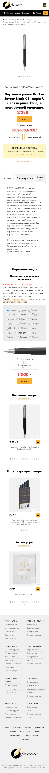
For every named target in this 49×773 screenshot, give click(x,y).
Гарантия (39, 727)
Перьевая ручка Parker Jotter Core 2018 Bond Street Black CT (24, 448)
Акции (28, 727)
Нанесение (15, 735)
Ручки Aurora (11, 621)
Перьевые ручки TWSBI (33, 709)
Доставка (25, 731)
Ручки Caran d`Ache (11, 680)
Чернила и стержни (12, 638)
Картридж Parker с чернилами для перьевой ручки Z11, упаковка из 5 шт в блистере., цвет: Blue (24, 522)
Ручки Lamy (32, 678)
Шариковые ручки (12, 628)
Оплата (12, 731)
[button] (19, 76)
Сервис (37, 731)
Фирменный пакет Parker (24, 594)
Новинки (17, 727)
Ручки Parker (11, 646)
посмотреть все (24, 398)
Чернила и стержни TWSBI (34, 715)
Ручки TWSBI (32, 703)
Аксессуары (9, 667)
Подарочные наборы (13, 663)
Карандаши (9, 635)
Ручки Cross (10, 703)
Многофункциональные (35, 689)
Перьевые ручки (11, 624)
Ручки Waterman (34, 646)
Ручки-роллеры (10, 631)
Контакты (24, 739)
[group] (24, 52)
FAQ (7, 727)
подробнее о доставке (24, 154)
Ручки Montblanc (35, 621)
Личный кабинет (31, 735)
